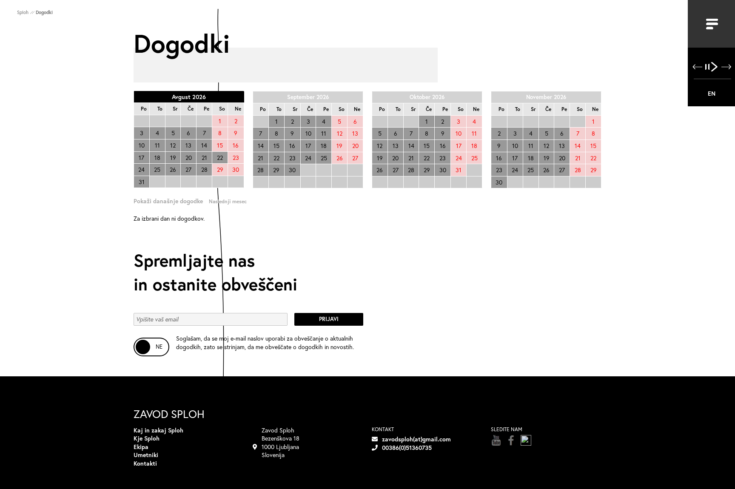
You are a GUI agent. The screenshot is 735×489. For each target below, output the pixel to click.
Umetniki (146, 455)
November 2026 (546, 97)
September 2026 (308, 97)
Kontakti (145, 463)
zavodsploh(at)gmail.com (416, 439)
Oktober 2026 (427, 97)
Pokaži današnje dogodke (168, 201)
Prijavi (329, 319)
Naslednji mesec (228, 201)
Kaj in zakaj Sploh (158, 430)
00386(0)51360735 (407, 448)
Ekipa (141, 447)
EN (711, 93)
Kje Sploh (147, 438)
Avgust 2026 (189, 97)
